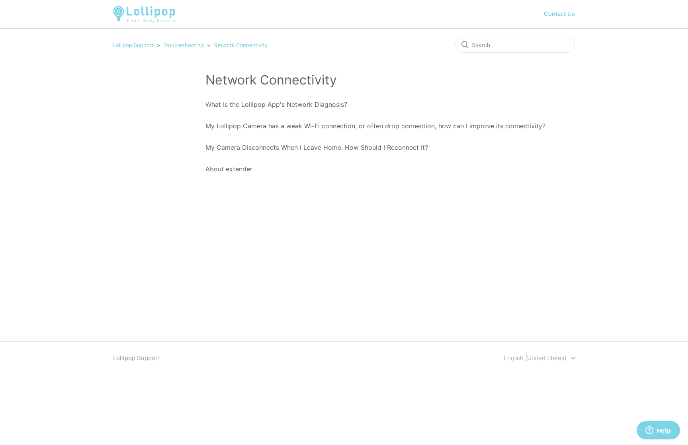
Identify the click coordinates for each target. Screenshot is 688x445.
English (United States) (536, 358)
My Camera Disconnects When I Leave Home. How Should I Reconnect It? (316, 147)
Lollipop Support (133, 45)
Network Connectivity (240, 45)
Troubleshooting (183, 45)
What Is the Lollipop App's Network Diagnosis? (276, 104)
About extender (228, 169)
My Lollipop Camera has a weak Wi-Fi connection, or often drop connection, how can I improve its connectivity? (375, 126)
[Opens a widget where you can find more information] (658, 431)
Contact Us (559, 14)
